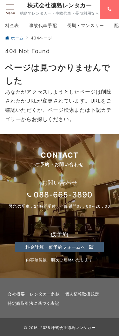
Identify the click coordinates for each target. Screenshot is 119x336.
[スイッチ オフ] (109, 9)
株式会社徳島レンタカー (59, 5)
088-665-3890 (63, 194)
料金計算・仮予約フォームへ (56, 247)
